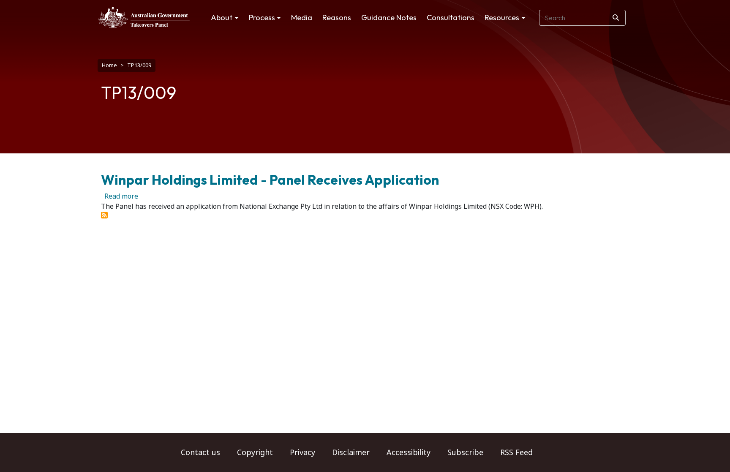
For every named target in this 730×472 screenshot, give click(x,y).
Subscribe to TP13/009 (104, 215)
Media (301, 17)
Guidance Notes (389, 17)
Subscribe (465, 452)
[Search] (615, 17)
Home (109, 65)
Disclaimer (351, 452)
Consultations (450, 17)
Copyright (255, 452)
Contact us (200, 452)
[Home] (144, 17)
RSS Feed (516, 452)
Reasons (336, 17)
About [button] (221, 17)
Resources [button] (502, 17)
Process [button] (262, 17)
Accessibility (408, 452)
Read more (121, 196)
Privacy (302, 452)
